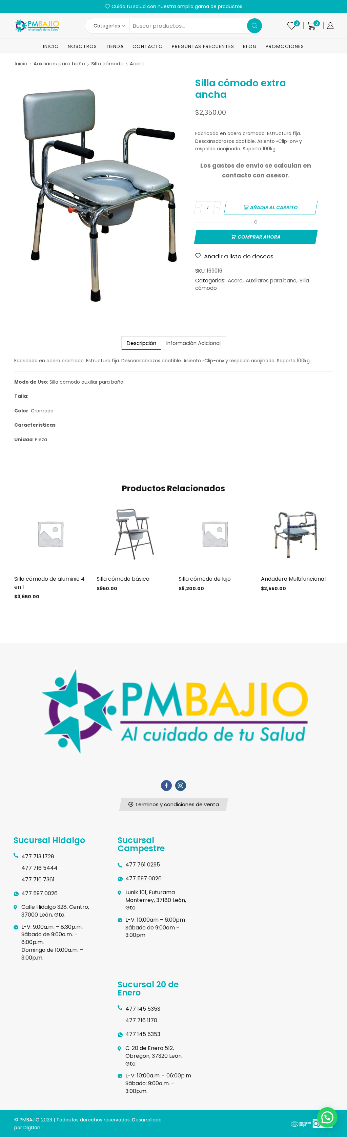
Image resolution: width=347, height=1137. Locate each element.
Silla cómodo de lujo (205, 579)
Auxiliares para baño (59, 63)
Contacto (147, 46)
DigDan (31, 1127)
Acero (137, 63)
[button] (173, 804)
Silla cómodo (107, 63)
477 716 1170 (141, 1020)
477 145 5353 (142, 1009)
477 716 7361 (38, 879)
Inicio (51, 46)
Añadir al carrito (274, 207)
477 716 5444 (39, 868)
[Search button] (254, 25)
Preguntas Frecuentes (203, 46)
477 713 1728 (37, 856)
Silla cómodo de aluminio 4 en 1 (49, 583)
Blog (250, 46)
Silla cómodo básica (123, 579)
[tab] (141, 343)
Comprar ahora (259, 237)
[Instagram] (180, 785)
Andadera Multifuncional (293, 579)
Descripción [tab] (141, 343)
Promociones (285, 46)
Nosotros (82, 46)
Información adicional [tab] (193, 343)
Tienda (115, 46)
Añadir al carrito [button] (50, 536)
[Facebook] (166, 785)
